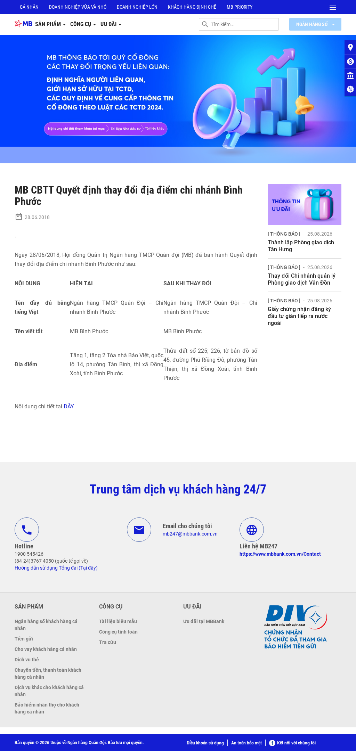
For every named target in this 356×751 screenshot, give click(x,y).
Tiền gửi (24, 639)
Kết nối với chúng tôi (296, 743)
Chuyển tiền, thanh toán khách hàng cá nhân (48, 673)
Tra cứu (107, 642)
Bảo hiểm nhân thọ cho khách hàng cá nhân (47, 708)
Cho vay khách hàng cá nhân (46, 649)
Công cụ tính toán (118, 632)
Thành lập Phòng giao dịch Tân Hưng (301, 246)
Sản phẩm (48, 24)
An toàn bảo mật (246, 743)
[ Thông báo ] (284, 234)
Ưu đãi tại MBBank (203, 621)
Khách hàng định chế (192, 7)
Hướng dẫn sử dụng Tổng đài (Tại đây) (56, 568)
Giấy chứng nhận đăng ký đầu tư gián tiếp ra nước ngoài (299, 316)
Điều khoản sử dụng (205, 743)
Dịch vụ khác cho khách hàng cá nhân (49, 691)
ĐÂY (69, 406)
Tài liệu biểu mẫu (118, 621)
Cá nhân (29, 7)
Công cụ (81, 24)
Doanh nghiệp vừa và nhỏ (77, 7)
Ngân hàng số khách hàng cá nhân (46, 625)
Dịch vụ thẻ (27, 659)
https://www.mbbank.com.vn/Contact (280, 554)
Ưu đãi (109, 24)
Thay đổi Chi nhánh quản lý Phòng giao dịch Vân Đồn (301, 279)
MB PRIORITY (239, 7)
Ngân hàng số (312, 24)
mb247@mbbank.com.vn (190, 534)
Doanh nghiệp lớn (137, 7)
